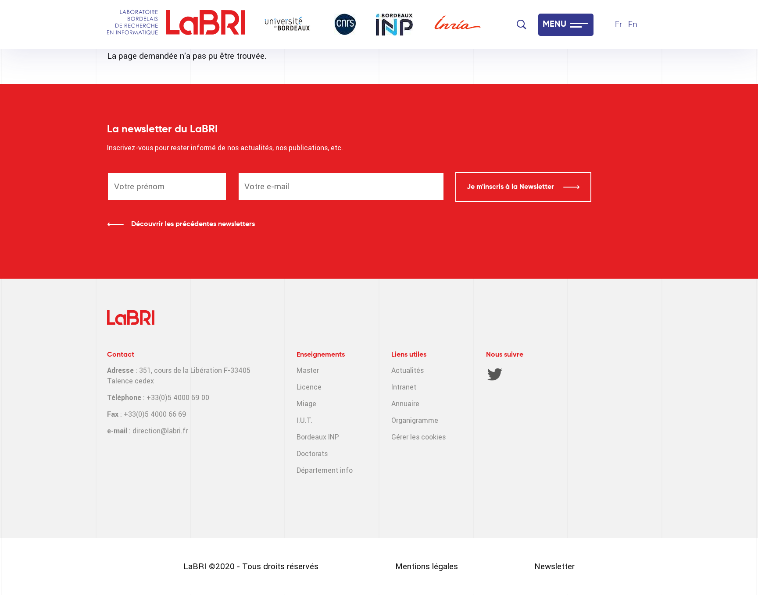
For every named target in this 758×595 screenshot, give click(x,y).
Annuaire (405, 404)
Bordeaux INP (318, 437)
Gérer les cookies (418, 437)
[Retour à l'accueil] (205, 24)
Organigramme (414, 420)
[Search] (521, 24)
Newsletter (554, 566)
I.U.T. (304, 420)
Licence (309, 387)
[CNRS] (345, 24)
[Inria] (458, 24)
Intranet (403, 387)
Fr (618, 25)
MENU (554, 24)
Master (308, 370)
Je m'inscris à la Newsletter (511, 187)
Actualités (407, 370)
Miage (306, 404)
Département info (325, 470)
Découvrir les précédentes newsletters (193, 224)
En (632, 25)
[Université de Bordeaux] (287, 24)
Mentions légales (426, 566)
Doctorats (312, 454)
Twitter (495, 374)
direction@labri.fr (160, 431)
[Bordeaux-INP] (394, 24)
